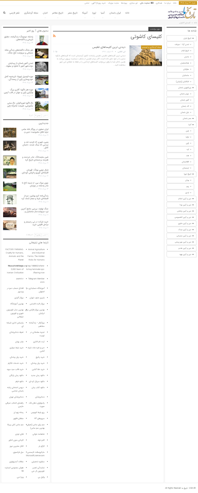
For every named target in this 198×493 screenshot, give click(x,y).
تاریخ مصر (72, 13)
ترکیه (187, 136)
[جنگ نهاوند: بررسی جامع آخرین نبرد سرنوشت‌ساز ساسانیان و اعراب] (9, 212)
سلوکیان (186, 69)
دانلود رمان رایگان (16, 375)
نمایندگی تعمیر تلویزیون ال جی (38, 469)
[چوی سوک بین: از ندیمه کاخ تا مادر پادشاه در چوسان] (9, 186)
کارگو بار (42, 446)
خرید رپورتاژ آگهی (99, 3)
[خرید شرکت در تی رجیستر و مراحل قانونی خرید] (9, 225)
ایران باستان (115, 13)
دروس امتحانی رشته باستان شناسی (15, 389)
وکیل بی (41, 477)
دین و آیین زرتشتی (184, 210)
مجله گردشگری (31, 13)
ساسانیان (185, 75)
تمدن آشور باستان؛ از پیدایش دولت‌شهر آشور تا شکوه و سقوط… (19, 64)
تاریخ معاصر (57, 13)
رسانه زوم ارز (19, 412)
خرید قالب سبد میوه (15, 369)
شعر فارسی (14, 13)
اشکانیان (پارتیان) (182, 81)
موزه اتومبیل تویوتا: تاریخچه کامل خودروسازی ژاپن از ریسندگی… (18, 78)
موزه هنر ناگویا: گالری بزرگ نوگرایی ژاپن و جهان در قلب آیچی (18, 91)
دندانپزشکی (40, 397)
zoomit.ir (20, 278)
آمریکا (85, 13)
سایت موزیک (113, 3)
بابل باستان (185, 112)
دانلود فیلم (19, 381)
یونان (187, 180)
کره (188, 149)
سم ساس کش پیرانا (15, 424)
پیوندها (124, 3)
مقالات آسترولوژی (16, 461)
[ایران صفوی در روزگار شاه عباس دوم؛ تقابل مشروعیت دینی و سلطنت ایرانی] (9, 133)
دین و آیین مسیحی (183, 235)
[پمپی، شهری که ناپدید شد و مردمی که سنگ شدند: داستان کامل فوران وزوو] (9, 146)
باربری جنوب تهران (37, 297)
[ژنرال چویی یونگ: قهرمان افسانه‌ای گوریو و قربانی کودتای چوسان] (9, 173)
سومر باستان (184, 93)
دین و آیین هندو (185, 248)
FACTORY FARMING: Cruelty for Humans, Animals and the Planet (14, 254)
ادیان (45, 13)
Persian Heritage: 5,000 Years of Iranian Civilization (15, 269)
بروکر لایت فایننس (37, 303)
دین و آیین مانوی (184, 223)
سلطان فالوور (18, 418)
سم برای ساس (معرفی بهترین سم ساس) (36, 426)
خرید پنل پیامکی (17, 357)
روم (187, 186)
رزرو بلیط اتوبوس (38, 412)
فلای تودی (19, 434)
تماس (86, 3)
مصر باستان (187, 118)
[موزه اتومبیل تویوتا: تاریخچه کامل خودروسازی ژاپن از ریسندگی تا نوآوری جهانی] (41, 80)
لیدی (187, 192)
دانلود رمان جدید (38, 375)
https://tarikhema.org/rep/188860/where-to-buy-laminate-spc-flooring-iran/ (26, 269)
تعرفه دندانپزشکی (16, 332)
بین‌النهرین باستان (184, 87)
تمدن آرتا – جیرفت (182, 44)
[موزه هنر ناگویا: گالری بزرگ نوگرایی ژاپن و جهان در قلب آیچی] (41, 93)
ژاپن (187, 143)
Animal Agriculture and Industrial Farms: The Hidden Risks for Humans (36, 254)
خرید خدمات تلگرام (16, 363)
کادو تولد (41, 440)
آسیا (103, 13)
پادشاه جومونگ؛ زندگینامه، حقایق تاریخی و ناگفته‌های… (18, 38)
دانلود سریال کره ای (37, 381)
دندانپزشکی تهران (16, 397)
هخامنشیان (184, 62)
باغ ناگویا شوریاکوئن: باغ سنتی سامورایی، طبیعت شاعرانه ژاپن (20, 104)
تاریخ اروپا (187, 173)
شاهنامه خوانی (38, 434)
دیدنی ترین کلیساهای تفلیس (108, 47)
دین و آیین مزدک (184, 229)
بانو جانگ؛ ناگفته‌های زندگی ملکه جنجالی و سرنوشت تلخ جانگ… (19, 51)
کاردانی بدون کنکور (16, 440)
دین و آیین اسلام (184, 198)
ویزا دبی (20, 477)
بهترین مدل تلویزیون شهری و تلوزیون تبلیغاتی (15, 313)
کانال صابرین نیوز (17, 446)
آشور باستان (184, 99)
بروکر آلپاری (19, 297)
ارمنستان (185, 167)
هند (187, 155)
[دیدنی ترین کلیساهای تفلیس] (145, 55)
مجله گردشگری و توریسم (151, 47)
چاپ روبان (19, 341)
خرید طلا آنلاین (38, 369)
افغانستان (185, 161)
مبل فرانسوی (18, 452)
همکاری (159, 3)
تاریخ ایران (187, 38)
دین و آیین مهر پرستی (183, 241)
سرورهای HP (39, 418)
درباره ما (167, 3)
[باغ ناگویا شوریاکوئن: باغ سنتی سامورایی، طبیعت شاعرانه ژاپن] (41, 106)
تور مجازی (133, 3)
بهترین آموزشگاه (17, 303)
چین (187, 130)
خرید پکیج (40, 357)
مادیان (186, 56)
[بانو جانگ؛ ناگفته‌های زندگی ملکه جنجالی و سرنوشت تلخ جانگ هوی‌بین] (41, 54)
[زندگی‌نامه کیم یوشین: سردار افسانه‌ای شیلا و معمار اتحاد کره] (9, 199)
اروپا (94, 13)
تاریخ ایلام (185, 50)
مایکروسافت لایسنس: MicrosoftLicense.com (35, 454)
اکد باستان (185, 106)
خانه (174, 3)
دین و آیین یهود (185, 254)
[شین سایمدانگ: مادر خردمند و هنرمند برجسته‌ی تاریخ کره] (9, 161)
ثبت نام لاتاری (39, 341)
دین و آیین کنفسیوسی (182, 217)
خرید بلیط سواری (17, 347)
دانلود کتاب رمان (38, 387)
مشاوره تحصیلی (38, 461)
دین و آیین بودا (185, 204)
